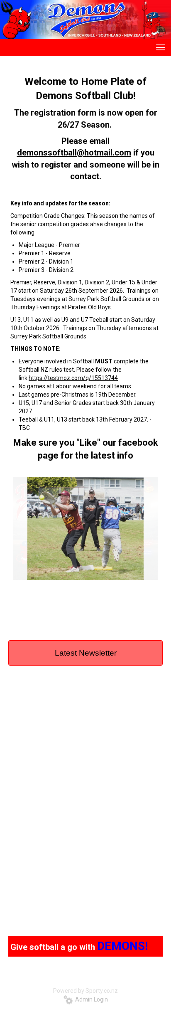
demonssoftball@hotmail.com (74, 153)
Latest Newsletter (86, 653)
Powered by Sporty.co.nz (85, 990)
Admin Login (90, 999)
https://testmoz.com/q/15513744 (73, 378)
